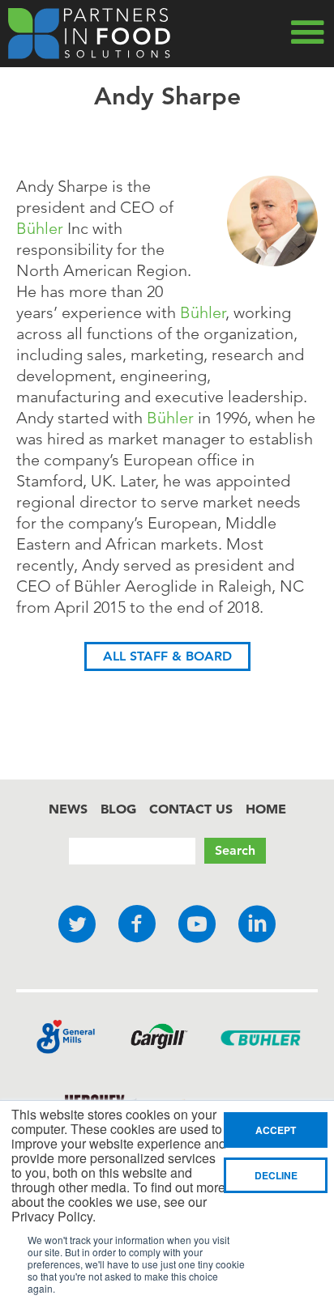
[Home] (89, 33)
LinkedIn (257, 925)
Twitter (77, 925)
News (68, 809)
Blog (118, 809)
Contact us (191, 809)
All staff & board (167, 656)
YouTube (197, 925)
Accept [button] (275, 1130)
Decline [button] (276, 1175)
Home (266, 809)
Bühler (39, 228)
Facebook (137, 925)
